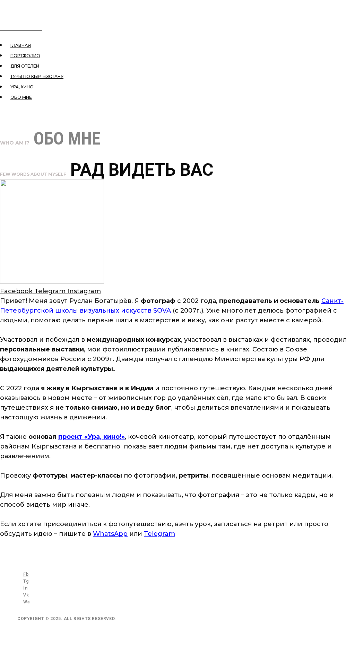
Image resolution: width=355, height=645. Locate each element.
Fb (25, 574)
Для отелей (24, 66)
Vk (26, 595)
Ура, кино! (22, 86)
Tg (25, 581)
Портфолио (25, 55)
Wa (26, 602)
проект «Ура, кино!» (91, 437)
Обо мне (21, 97)
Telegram (159, 534)
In (25, 588)
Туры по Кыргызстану (36, 76)
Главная (20, 45)
